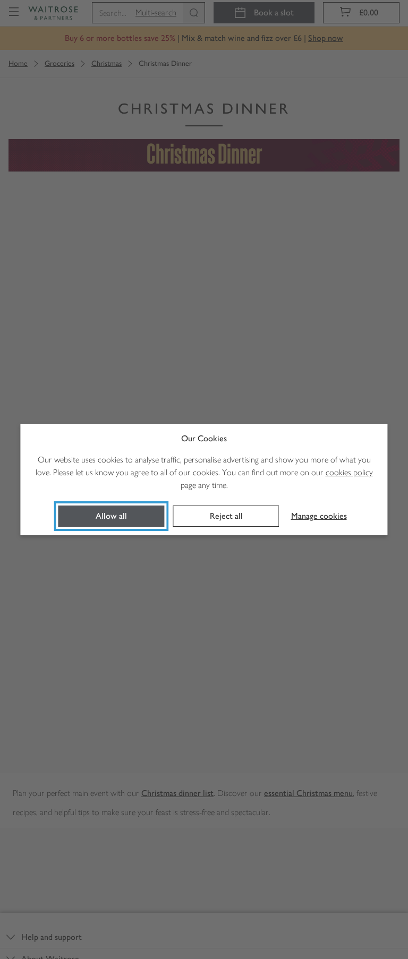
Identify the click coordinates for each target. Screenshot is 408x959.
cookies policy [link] (349, 472)
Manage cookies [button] (319, 516)
